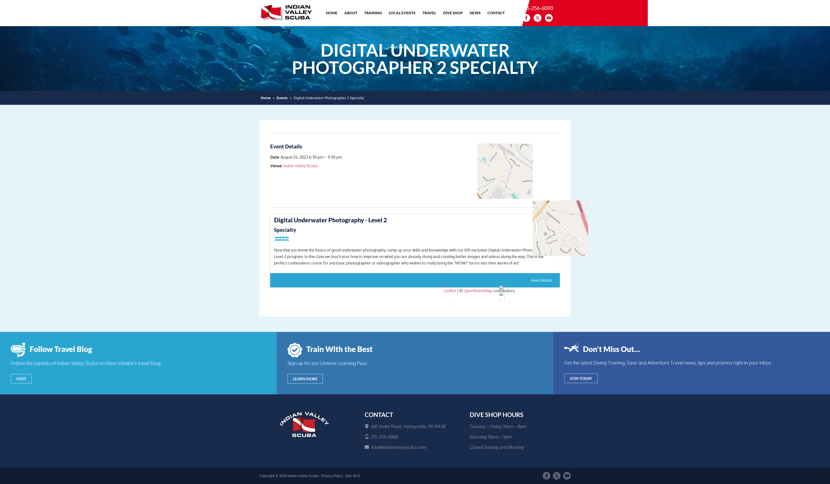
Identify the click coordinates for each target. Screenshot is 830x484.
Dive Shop (453, 13)
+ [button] (445, 284)
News (475, 13)
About (350, 13)
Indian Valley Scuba (300, 165)
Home (331, 13)
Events (282, 98)
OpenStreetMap (478, 290)
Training (373, 13)
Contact (496, 13)
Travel (429, 13)
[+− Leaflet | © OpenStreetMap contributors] (502, 175)
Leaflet (450, 290)
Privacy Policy (332, 476)
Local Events (402, 13)
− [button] (447, 284)
